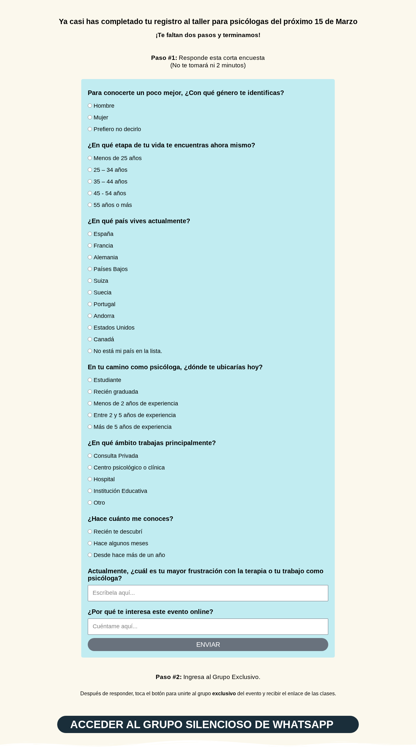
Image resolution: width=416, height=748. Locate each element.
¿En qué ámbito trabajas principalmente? (152, 442)
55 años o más (113, 205)
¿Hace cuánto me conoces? (130, 518)
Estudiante (107, 380)
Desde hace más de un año (129, 555)
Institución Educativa (120, 491)
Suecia (102, 292)
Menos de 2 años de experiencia (136, 403)
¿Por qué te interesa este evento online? (150, 611)
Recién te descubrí (118, 531)
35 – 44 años (110, 181)
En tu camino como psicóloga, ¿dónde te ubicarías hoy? (175, 367)
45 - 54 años (110, 193)
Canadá (104, 339)
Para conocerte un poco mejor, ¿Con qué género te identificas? (186, 92)
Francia (103, 245)
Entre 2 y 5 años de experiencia (135, 415)
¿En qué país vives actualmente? (139, 220)
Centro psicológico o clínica (129, 467)
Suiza (101, 281)
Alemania (106, 257)
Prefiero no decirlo (117, 129)
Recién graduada (116, 391)
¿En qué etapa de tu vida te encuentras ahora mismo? (171, 145)
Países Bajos (111, 269)
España (103, 234)
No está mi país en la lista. (128, 351)
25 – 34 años (110, 170)
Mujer (101, 117)
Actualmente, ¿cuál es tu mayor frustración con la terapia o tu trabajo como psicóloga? (205, 574)
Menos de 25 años (118, 158)
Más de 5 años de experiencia (133, 427)
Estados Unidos (114, 327)
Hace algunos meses (121, 543)
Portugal (104, 304)
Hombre (104, 105)
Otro (99, 502)
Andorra (104, 316)
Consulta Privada (116, 456)
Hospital (104, 479)
